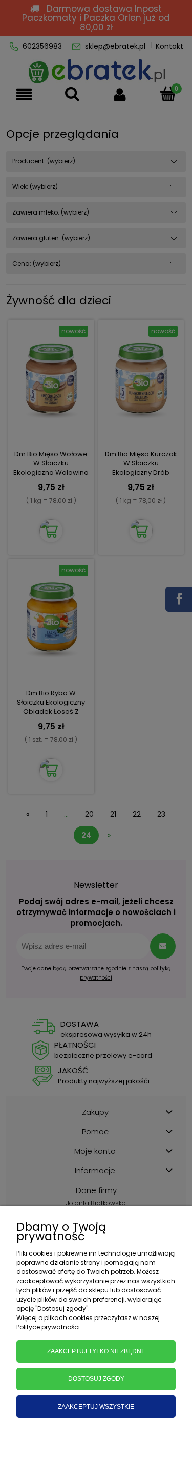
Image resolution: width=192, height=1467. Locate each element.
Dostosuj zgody (96, 1379)
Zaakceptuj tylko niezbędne (96, 1351)
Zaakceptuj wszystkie (96, 1406)
